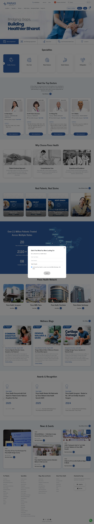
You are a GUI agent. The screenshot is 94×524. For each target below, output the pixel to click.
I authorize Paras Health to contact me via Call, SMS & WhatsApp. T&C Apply (47, 267)
